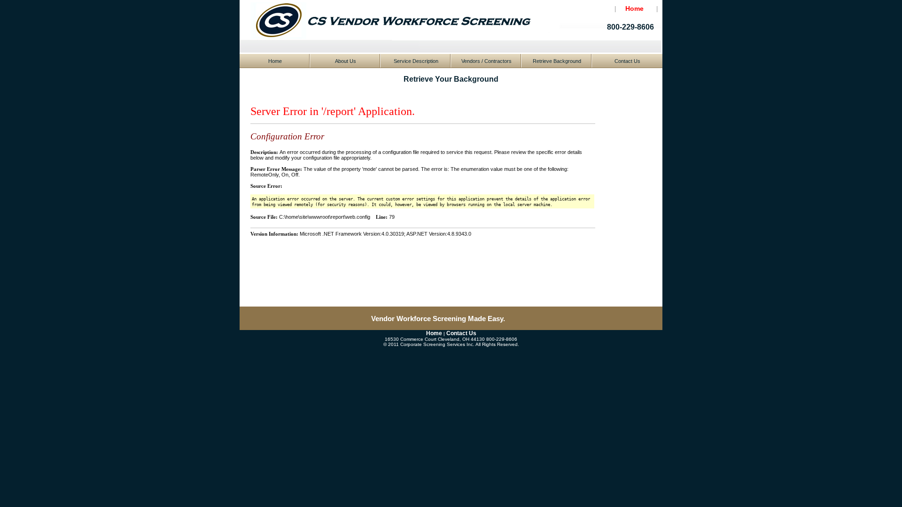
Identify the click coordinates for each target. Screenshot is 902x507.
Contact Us (627, 61)
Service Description (416, 61)
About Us (345, 61)
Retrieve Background (557, 61)
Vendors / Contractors (486, 61)
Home (275, 61)
